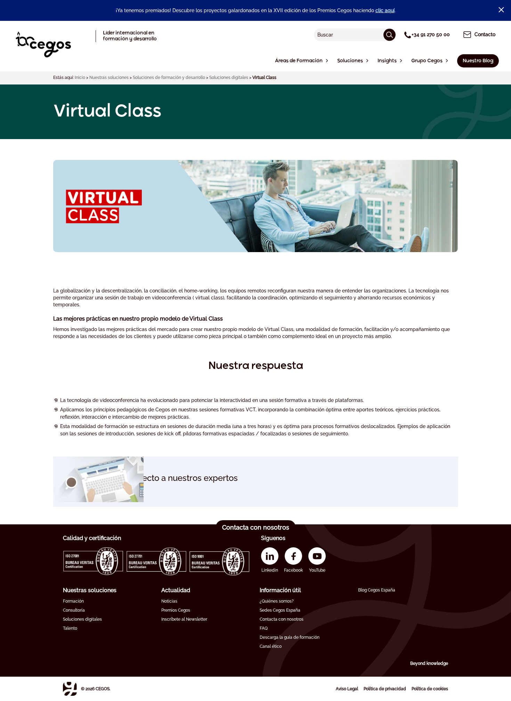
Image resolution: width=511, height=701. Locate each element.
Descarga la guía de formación (289, 637)
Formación (73, 601)
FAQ (264, 628)
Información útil (280, 590)
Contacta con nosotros (281, 619)
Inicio (80, 77)
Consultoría (74, 610)
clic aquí (385, 10)
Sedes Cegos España (280, 610)
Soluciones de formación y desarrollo (169, 77)
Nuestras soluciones (109, 77)
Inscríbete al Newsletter (184, 619)
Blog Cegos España (376, 590)
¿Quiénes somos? (277, 601)
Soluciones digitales (228, 77)
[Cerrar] (501, 10)
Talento (70, 628)
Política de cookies (430, 688)
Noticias (169, 601)
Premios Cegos (175, 610)
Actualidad (175, 590)
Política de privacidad (385, 688)
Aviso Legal (347, 688)
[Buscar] (389, 35)
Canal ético (271, 646)
